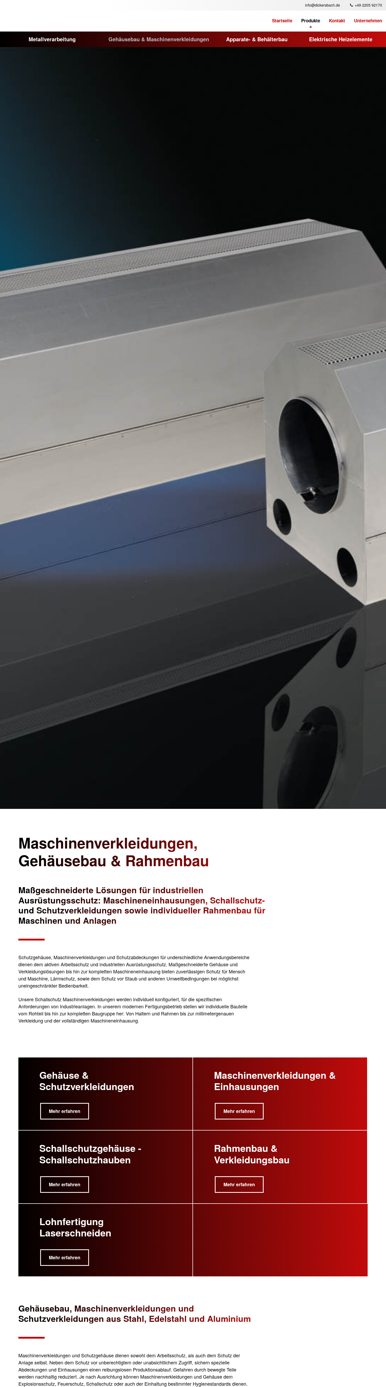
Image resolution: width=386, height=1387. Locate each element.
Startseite (282, 20)
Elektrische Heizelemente (340, 39)
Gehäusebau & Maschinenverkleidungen (158, 39)
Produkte (310, 20)
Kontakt (337, 20)
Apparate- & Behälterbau (257, 39)
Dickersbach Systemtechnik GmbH (37, 10)
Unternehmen (368, 20)
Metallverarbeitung (52, 39)
